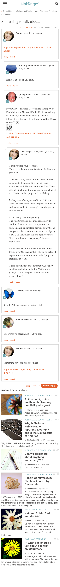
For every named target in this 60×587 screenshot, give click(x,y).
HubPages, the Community (38, 450)
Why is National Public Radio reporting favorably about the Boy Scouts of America (38, 429)
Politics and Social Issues (38, 396)
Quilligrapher (25, 94)
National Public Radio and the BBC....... (38, 515)
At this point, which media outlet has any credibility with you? (38, 402)
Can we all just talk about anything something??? (36, 457)
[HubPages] (30, 4)
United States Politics (36, 510)
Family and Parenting (35, 539)
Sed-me (19, 33)
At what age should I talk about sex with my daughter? (38, 546)
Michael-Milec (22, 320)
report (12, 57)
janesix (19, 291)
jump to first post (33, 386)
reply (6, 57)
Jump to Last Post (26, 27)
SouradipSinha (26, 65)
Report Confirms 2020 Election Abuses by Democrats (38, 481)
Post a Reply (49, 386)
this (27, 69)
